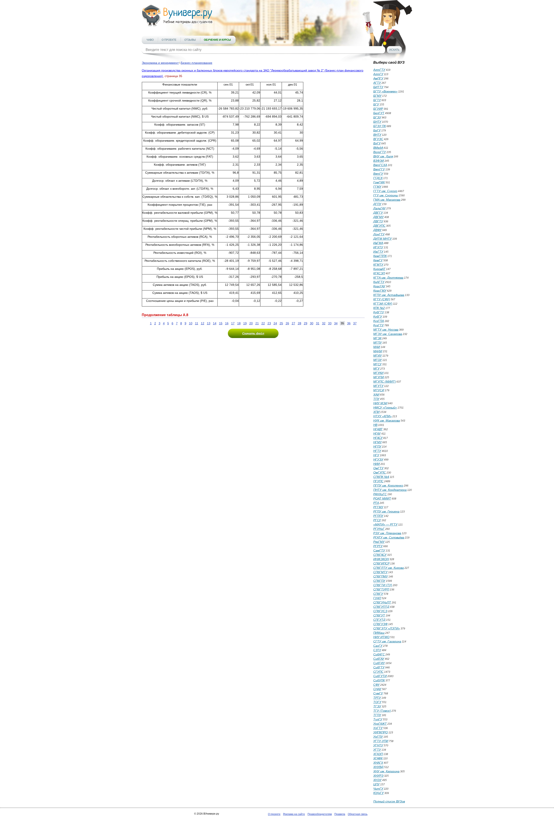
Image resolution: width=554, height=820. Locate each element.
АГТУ (377, 82)
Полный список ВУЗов (389, 801)
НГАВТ (378, 429)
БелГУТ (378, 113)
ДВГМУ (378, 217)
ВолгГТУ (379, 152)
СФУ (376, 684)
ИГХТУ (378, 247)
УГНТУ (378, 745)
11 (196, 323)
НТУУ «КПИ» (382, 416)
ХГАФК (378, 758)
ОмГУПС (379, 472)
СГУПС (378, 671)
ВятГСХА (380, 165)
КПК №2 (379, 308)
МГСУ (377, 364)
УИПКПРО (380, 732)
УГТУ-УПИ (380, 741)
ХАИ (376, 394)
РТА (376, 503)
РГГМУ (378, 507)
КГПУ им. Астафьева (388, 295)
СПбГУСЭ (380, 611)
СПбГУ (378, 593)
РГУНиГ (379, 528)
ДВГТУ (378, 221)
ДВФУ (377, 230)
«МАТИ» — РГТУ (385, 524)
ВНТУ (377, 134)
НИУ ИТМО (381, 637)
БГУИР (378, 108)
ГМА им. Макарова (386, 199)
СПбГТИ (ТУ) (382, 585)
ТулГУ (377, 719)
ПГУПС (378, 481)
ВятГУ (378, 173)
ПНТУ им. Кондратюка (390, 490)
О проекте (169, 39)
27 (293, 323)
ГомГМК (379, 182)
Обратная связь (357, 814)
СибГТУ (379, 667)
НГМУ (377, 442)
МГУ (376, 368)
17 (233, 323)
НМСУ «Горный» (385, 407)
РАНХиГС (380, 494)
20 (251, 323)
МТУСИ (378, 390)
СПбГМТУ (380, 572)
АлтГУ (378, 74)
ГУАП (377, 598)
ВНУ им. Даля (383, 156)
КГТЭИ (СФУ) (382, 303)
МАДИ (377, 351)
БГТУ (377, 100)
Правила (339, 814)
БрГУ (377, 130)
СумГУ (378, 693)
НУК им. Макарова (386, 420)
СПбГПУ (379, 580)
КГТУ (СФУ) (381, 299)
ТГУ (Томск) (382, 710)
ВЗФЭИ (378, 160)
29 (305, 323)
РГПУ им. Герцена (386, 511)
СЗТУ (377, 650)
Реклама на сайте (294, 814)
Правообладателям (320, 814)
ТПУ (376, 399)
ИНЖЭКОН (381, 559)
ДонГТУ (379, 234)
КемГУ (378, 260)
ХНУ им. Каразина (386, 771)
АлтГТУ (379, 69)
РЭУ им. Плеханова (387, 533)
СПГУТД (379, 619)
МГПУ (377, 342)
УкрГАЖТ (380, 723)
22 (263, 323)
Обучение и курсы (217, 39)
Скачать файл (253, 333)
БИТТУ (378, 87)
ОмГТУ (378, 468)
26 (287, 323)
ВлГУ (377, 143)
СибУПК (379, 680)
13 (208, 323)
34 (336, 323)
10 (190, 323)
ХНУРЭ (378, 775)
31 (317, 323)
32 (323, 323)
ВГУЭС (378, 139)
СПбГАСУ (380, 554)
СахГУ (377, 645)
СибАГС (379, 654)
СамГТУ (379, 550)
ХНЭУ (377, 780)
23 (269, 323)
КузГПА (378, 321)
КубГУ (377, 316)
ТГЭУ (377, 706)
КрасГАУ (379, 286)
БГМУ (377, 95)
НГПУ (377, 446)
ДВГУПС (379, 225)
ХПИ (376, 412)
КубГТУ (378, 312)
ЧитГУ (378, 788)
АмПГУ (378, 78)
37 (355, 323)
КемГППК (380, 256)
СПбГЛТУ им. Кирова (388, 567)
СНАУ (377, 689)
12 (202, 323)
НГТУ (377, 451)
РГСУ (377, 520)
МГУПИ (378, 377)
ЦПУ (376, 784)
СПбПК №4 (381, 477)
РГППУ (378, 516)
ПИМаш (379, 632)
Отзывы (190, 39)
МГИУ (377, 355)
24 (275, 323)
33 (330, 323)
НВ (375, 425)
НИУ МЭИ (380, 403)
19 (245, 323)
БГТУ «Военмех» (385, 91)
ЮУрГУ (378, 793)
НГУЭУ (378, 459)
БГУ (376, 104)
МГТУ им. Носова (385, 329)
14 (214, 323)
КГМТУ (378, 264)
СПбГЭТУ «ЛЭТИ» (386, 628)
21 (257, 323)
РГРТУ (378, 546)
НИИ (376, 464)
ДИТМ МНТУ (382, 238)
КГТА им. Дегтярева (388, 277)
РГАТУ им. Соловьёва (388, 537)
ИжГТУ (378, 251)
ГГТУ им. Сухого (385, 191)
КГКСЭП (379, 273)
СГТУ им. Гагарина (387, 641)
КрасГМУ (379, 290)
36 (349, 323)
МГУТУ (378, 386)
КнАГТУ (378, 282)
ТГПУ (377, 715)
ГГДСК (378, 178)
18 (239, 323)
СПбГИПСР (381, 563)
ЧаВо (150, 39)
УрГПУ (378, 736)
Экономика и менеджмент (160, 63)
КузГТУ (378, 325)
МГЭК (377, 338)
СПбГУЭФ (380, 624)
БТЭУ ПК (379, 126)
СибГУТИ (380, 676)
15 (220, 323)
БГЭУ (377, 117)
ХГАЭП (378, 754)
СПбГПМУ (380, 576)
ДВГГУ (378, 212)
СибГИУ (379, 663)
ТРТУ (377, 697)
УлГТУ (378, 728)
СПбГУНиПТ (382, 602)
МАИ (376, 347)
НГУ (376, 455)
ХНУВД (378, 767)
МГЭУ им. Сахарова (387, 334)
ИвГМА (378, 243)
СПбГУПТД (381, 606)
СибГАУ (378, 658)
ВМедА (378, 147)
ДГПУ (377, 204)
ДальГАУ (379, 208)
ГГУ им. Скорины (385, 195)
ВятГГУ (379, 169)
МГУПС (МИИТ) (384, 381)
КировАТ (379, 269)
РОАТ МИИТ (382, 498)
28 (299, 323)
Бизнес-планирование (196, 63)
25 (281, 323)
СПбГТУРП (381, 589)
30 (311, 323)
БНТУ (377, 121)
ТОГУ (377, 702)
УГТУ (377, 749)
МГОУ (377, 360)
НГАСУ (378, 438)
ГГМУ (377, 186)
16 (227, 323)
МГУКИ (378, 373)
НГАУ (377, 433)
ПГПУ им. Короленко (388, 485)
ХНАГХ (378, 762)
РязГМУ (379, 541)
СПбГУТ (379, 615)
